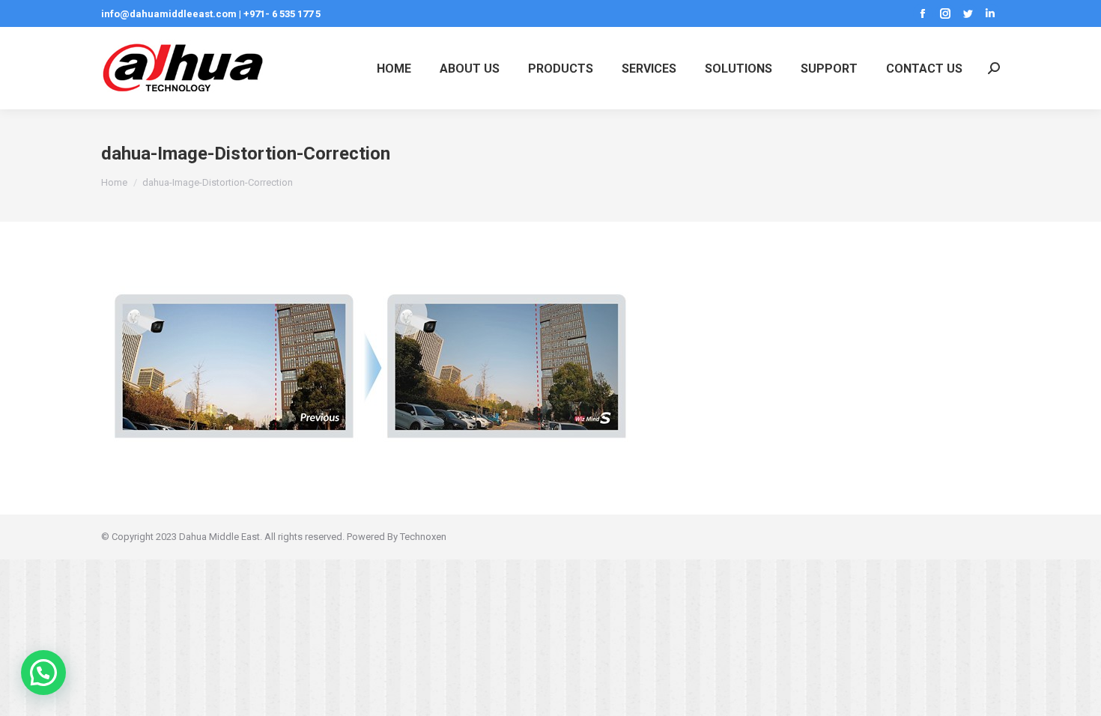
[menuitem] (394, 68)
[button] (43, 672)
